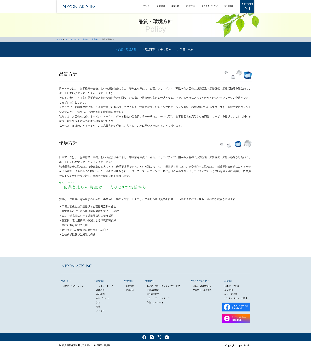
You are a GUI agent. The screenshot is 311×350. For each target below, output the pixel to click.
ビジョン (146, 6)
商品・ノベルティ (155, 302)
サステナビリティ (209, 6)
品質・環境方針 (127, 49)
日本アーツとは (231, 286)
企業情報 (160, 6)
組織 (98, 306)
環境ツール (186, 49)
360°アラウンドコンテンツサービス (163, 286)
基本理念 (100, 290)
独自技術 (190, 6)
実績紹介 (130, 290)
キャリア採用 (230, 294)
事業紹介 (175, 6)
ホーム (59, 39)
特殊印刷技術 (153, 290)
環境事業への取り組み (158, 49)
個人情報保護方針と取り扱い (77, 345)
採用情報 (229, 6)
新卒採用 (228, 290)
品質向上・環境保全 (91, 39)
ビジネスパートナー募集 (236, 298)
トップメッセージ (104, 286)
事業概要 (130, 286)
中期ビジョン (102, 298)
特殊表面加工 (153, 294)
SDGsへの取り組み (202, 286)
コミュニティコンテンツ (158, 298)
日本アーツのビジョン (73, 286)
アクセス (100, 311)
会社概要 (100, 294)
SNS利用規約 (103, 345)
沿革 (98, 302)
